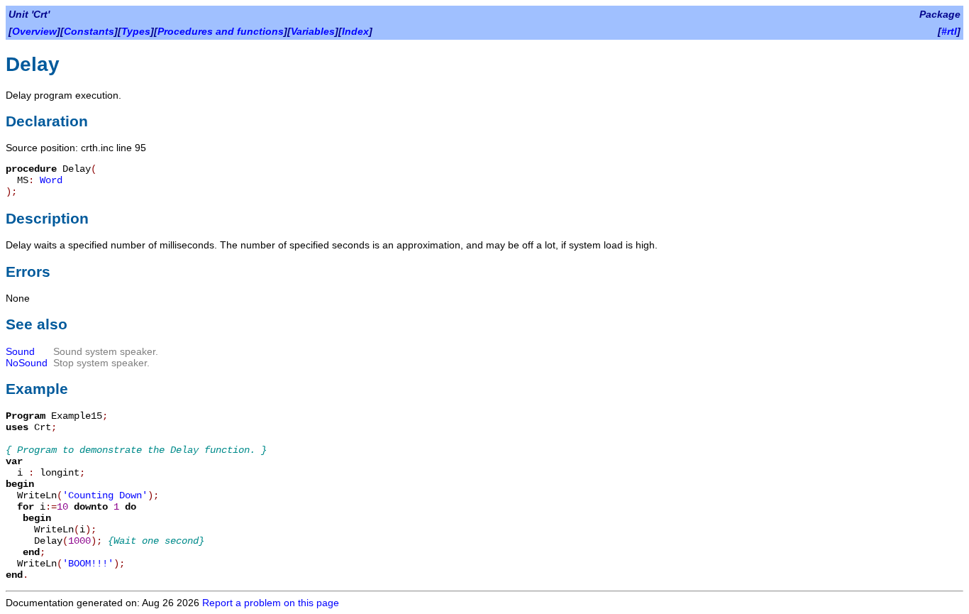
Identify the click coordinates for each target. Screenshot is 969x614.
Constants (89, 31)
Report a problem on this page (270, 602)
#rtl (949, 31)
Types (135, 31)
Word (51, 180)
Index (355, 31)
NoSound (27, 362)
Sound (20, 351)
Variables (313, 31)
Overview (34, 31)
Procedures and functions (220, 31)
